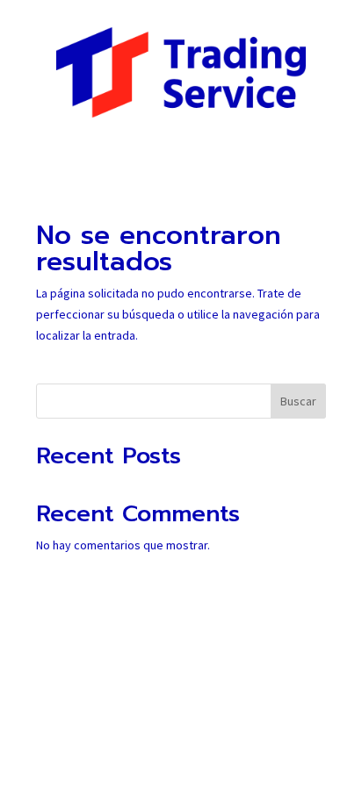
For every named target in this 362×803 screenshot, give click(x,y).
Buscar (298, 401)
